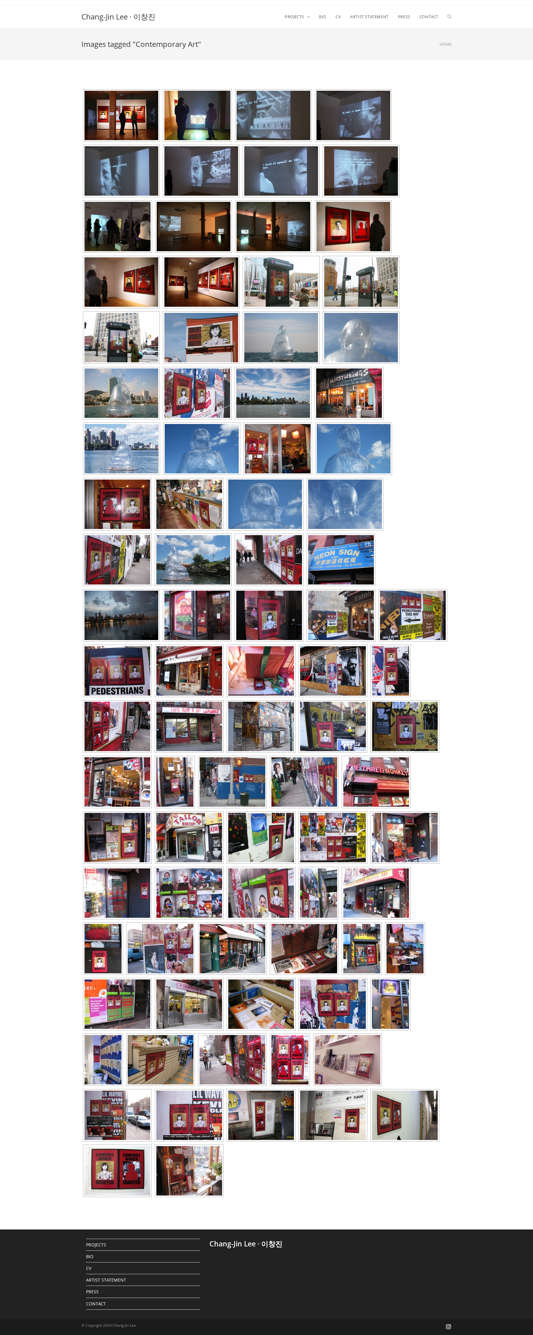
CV (88, 1268)
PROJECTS (96, 1245)
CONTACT (96, 1304)
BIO (89, 1256)
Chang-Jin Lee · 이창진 (118, 16)
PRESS (92, 1292)
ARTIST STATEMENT (106, 1280)
